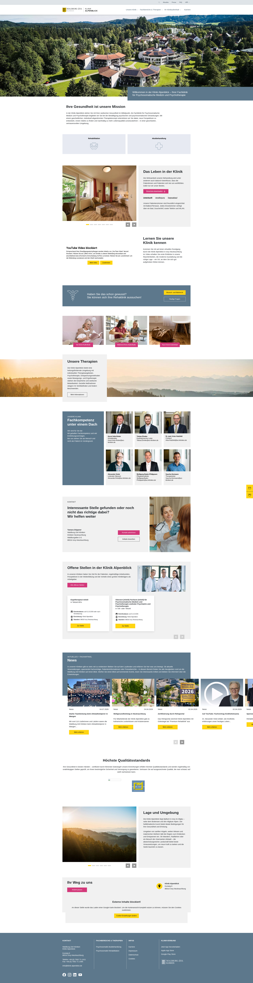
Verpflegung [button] (160, 198)
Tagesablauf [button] (172, 198)
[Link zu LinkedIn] (75, 975)
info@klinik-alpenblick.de (72, 966)
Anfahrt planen (77, 890)
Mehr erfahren (79, 732)
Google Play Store (168, 954)
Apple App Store (167, 951)
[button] (159, 2)
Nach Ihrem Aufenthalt (170, 345)
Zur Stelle (80, 626)
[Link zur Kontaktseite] (249, 488)
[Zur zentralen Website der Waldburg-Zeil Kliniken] (175, 962)
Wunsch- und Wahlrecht (174, 292)
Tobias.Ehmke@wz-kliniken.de (147, 440)
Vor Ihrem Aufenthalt (83, 345)
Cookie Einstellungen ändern (126, 916)
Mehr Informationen (77, 394)
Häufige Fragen (174, 299)
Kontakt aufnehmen (129, 532)
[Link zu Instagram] (69, 975)
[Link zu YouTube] (80, 975)
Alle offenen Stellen (77, 585)
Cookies (132, 959)
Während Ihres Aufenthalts (126, 345)
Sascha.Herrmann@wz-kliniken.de (174, 479)
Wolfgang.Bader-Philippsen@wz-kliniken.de (146, 479)
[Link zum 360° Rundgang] (249, 495)
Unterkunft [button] (147, 198)
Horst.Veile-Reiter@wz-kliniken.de (116, 441)
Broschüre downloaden (154, 191)
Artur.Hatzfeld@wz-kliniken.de (176, 440)
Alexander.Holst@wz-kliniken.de (119, 478)
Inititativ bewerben (128, 539)
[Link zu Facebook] (64, 975)
